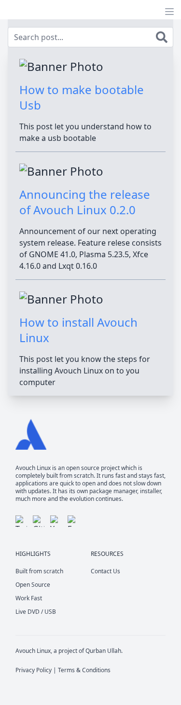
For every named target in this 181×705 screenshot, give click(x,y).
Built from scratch (39, 571)
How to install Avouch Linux (78, 330)
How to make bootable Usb (81, 97)
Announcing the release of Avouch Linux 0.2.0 (84, 202)
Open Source (32, 585)
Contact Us (105, 571)
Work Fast (28, 598)
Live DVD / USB (35, 612)
